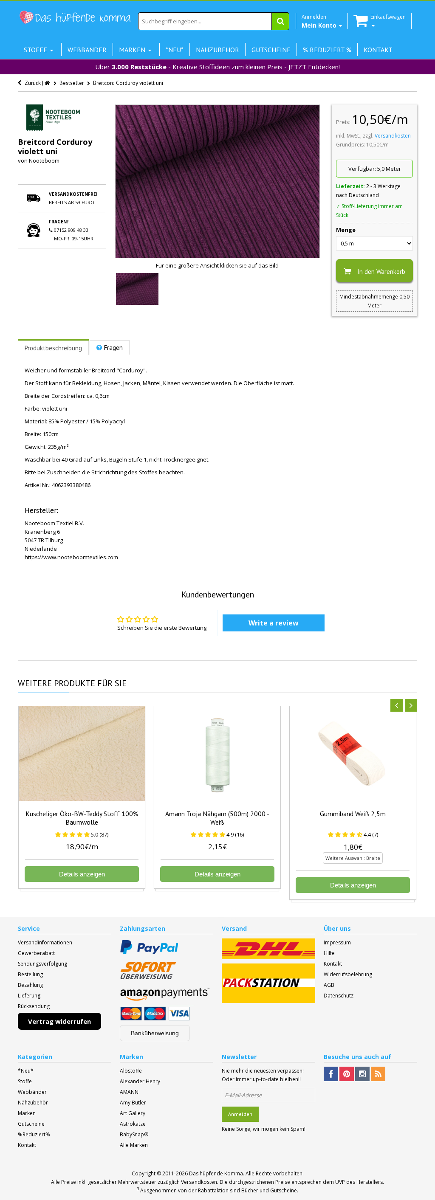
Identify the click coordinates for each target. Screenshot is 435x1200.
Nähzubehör (33, 1102)
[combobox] (213, 21)
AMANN (129, 1092)
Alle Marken (134, 1145)
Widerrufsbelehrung (348, 974)
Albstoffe (131, 1070)
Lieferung (29, 995)
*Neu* (26, 1070)
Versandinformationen (45, 942)
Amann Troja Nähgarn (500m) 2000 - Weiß (217, 817)
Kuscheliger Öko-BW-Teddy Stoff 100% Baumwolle (81, 817)
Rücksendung (34, 1006)
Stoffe (25, 1081)
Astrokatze (133, 1123)
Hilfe (329, 953)
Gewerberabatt (36, 953)
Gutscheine (31, 1123)
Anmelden (240, 1114)
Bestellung (30, 974)
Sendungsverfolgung (42, 963)
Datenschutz (338, 995)
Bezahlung (30, 985)
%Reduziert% (34, 1134)
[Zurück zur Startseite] (48, 83)
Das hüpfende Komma (216, 1173)
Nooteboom (44, 160)
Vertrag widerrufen (59, 1021)
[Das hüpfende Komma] (75, 17)
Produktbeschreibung (53, 348)
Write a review (274, 623)
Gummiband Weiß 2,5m (353, 813)
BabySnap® (134, 1134)
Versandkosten (393, 135)
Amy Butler (133, 1102)
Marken (27, 1113)
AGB (329, 985)
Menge (346, 230)
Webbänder (32, 1092)
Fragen (113, 348)
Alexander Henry (140, 1081)
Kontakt (333, 963)
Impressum (337, 942)
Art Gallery (132, 1113)
